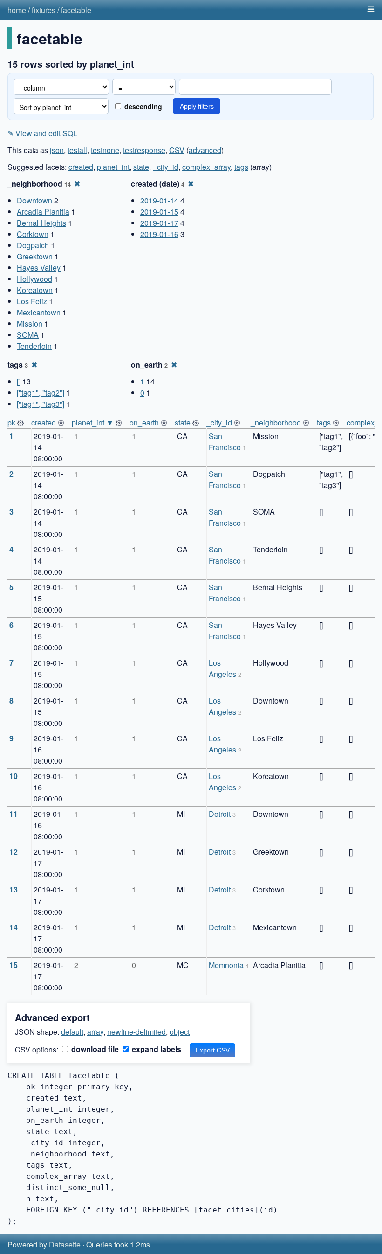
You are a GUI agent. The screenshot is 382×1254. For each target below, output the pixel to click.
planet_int (113, 166)
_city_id (165, 166)
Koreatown (35, 290)
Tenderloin (34, 346)
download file (94, 1049)
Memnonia (226, 965)
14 (13, 927)
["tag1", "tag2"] (40, 392)
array (95, 1031)
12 (13, 851)
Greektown (35, 256)
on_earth (144, 422)
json (57, 150)
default (72, 1031)
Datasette (65, 1244)
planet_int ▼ (93, 422)
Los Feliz (32, 301)
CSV (176, 150)
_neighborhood (276, 422)
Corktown (32, 234)
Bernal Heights (41, 222)
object (180, 1031)
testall (77, 150)
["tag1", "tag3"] (40, 403)
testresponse (144, 150)
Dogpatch (33, 245)
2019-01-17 (159, 222)
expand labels (155, 1049)
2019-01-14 (159, 200)
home (16, 10)
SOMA (28, 334)
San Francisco (225, 442)
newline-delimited (136, 1031)
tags (241, 166)
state (141, 166)
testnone (105, 150)
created (80, 166)
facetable (76, 10)
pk (11, 422)
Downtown (34, 200)
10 (13, 776)
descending (142, 106)
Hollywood (34, 278)
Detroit (220, 813)
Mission (29, 323)
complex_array (206, 166)
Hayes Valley (39, 267)
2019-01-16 (159, 234)
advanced (205, 150)
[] (18, 381)
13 (13, 889)
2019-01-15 (159, 211)
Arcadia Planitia (43, 211)
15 (13, 965)
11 (13, 813)
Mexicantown (39, 312)
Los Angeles (222, 668)
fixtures (43, 10)
